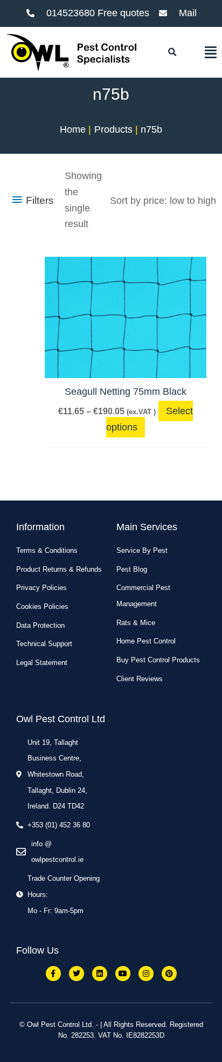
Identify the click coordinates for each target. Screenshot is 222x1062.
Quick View (125, 366)
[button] (171, 52)
